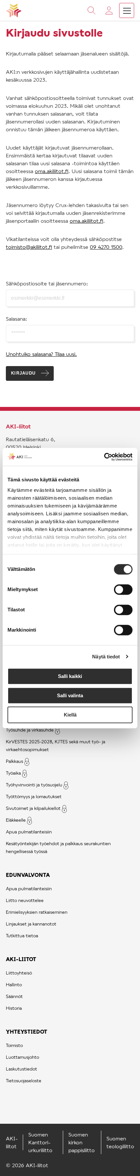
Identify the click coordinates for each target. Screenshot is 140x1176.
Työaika (13, 773)
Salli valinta (70, 695)
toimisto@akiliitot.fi (29, 247)
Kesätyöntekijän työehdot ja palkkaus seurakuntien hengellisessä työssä (58, 847)
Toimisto (14, 1045)
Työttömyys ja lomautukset (34, 796)
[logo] (13, 10)
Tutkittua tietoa (22, 935)
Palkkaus (14, 761)
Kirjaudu (23, 373)
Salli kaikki (70, 676)
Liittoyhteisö (19, 972)
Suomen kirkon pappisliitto (81, 1142)
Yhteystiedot (26, 1031)
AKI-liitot (21, 959)
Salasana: (16, 318)
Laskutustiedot (21, 1068)
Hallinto (14, 984)
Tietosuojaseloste (23, 1080)
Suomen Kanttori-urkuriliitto (40, 1142)
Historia (14, 1008)
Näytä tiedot (106, 656)
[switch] (123, 589)
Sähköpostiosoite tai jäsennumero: (47, 283)
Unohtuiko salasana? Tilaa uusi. (41, 354)
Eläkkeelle (16, 820)
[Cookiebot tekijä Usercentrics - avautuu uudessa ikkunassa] (104, 457)
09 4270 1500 (106, 247)
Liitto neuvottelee (25, 900)
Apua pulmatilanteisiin (29, 831)
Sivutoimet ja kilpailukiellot (33, 808)
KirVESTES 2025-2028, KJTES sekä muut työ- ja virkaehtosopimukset (55, 745)
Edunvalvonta (28, 875)
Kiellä (70, 714)
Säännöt (14, 996)
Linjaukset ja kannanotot (31, 923)
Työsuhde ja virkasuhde (30, 730)
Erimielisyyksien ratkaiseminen (36, 912)
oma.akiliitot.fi (51, 171)
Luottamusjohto (22, 1057)
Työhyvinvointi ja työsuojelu (34, 784)
